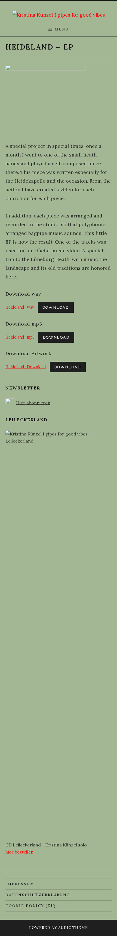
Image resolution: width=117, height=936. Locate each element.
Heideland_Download (25, 366)
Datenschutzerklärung (37, 895)
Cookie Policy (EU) (30, 906)
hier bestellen (19, 852)
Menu (62, 29)
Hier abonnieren (33, 402)
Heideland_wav (19, 307)
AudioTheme (73, 927)
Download (55, 307)
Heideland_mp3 (20, 337)
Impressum (19, 884)
